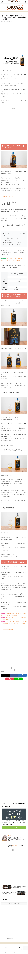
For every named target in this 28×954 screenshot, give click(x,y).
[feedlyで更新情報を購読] (14, 850)
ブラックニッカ (15, 668)
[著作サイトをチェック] (9, 850)
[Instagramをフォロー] (13, 850)
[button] (25, 472)
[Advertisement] (14, 37)
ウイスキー (4, 665)
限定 (24, 669)
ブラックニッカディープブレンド (8, 669)
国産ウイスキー (19, 669)
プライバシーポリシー (7, 947)
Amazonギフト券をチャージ (14, 827)
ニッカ (9, 668)
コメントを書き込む (14, 903)
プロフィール (7, 949)
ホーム (20, 949)
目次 (13, 108)
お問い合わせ (14, 845)
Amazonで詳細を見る (8, 196)
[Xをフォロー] (11, 850)
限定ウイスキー (5, 671)
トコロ (9, 835)
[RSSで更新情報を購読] (16, 850)
